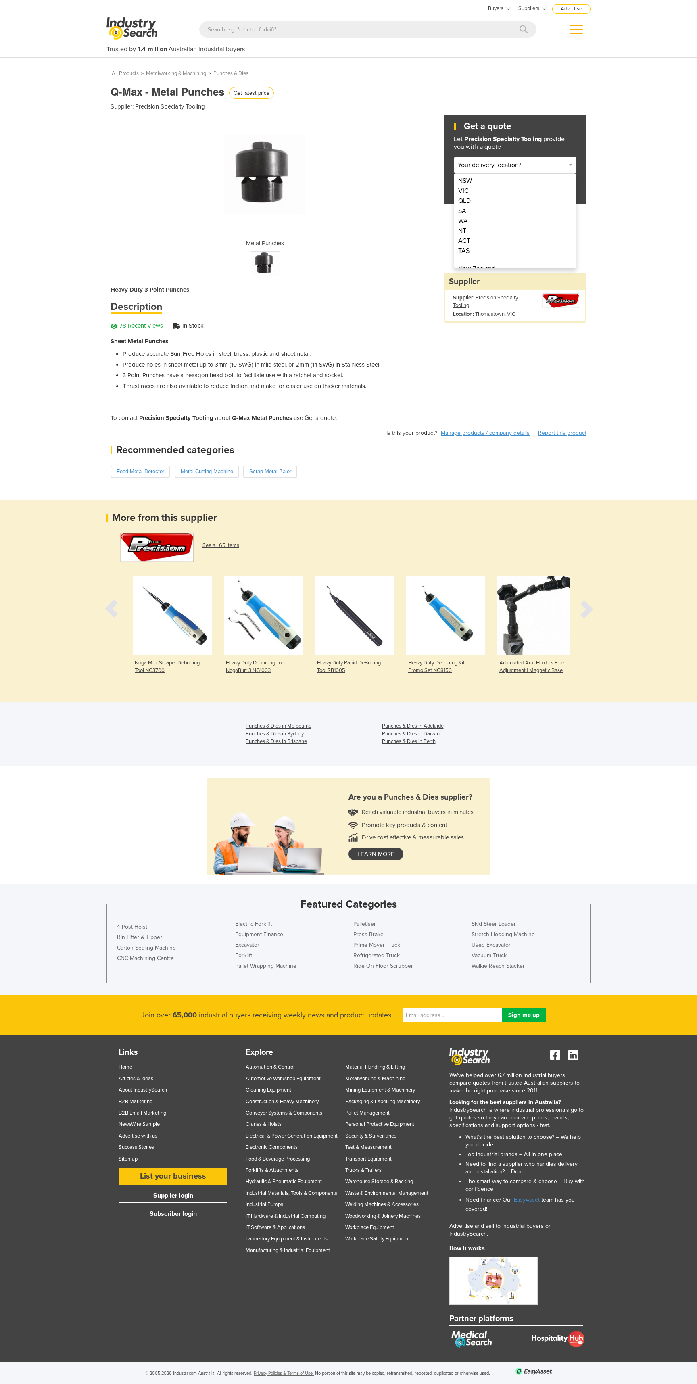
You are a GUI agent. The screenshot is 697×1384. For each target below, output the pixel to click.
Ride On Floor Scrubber (383, 965)
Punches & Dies (230, 73)
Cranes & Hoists (264, 1124)
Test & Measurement (368, 1147)
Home (125, 1067)
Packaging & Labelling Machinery (382, 1101)
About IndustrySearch (143, 1090)
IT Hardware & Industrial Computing (286, 1216)
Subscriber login (173, 1214)
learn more (375, 854)
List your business (173, 1176)
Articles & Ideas (136, 1078)
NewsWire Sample (139, 1124)
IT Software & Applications (275, 1227)
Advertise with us (138, 1136)
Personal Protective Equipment (379, 1124)
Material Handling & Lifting (375, 1067)
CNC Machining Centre (145, 958)
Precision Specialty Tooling (170, 106)
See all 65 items (220, 545)
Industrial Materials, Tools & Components (291, 1193)
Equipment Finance (259, 934)
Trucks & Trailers (363, 1170)
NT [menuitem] (462, 231)
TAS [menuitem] (464, 251)
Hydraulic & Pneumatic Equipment (284, 1181)
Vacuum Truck (489, 955)
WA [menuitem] (463, 221)
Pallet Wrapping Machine (265, 965)
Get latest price (251, 92)
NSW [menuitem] (465, 181)
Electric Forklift (253, 924)
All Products (125, 73)
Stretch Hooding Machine (503, 934)
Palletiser (364, 924)
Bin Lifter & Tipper (139, 937)
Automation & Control (270, 1067)
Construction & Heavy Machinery (282, 1101)
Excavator (247, 944)
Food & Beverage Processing (278, 1159)
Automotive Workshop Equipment (283, 1078)
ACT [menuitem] (464, 241)
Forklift (243, 955)
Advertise (571, 9)
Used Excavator (491, 944)
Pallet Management (367, 1113)
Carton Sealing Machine (146, 947)
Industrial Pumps (264, 1204)
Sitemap (128, 1159)
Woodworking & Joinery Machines (383, 1216)
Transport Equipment (368, 1159)
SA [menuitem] (462, 211)
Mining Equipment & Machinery (380, 1090)
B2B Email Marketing (142, 1113)
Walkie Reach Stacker (498, 965)
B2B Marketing (135, 1101)
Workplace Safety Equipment (377, 1239)
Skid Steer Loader (494, 924)
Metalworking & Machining (176, 73)
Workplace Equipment (369, 1227)
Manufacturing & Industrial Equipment (288, 1250)
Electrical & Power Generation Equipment (292, 1136)
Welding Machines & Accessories (382, 1204)
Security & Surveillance (370, 1136)
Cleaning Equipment (268, 1090)
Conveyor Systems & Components (284, 1113)
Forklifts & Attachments (272, 1170)
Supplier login (173, 1196)
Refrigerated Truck (376, 955)
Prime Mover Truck (376, 944)
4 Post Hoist (132, 926)
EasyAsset (527, 1199)
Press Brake (368, 934)
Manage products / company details (485, 433)
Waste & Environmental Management (386, 1193)
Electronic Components (272, 1147)
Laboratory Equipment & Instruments (287, 1239)
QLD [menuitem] (464, 201)
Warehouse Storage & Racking (379, 1181)
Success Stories (136, 1147)
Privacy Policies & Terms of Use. (284, 1373)
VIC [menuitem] (463, 191)
